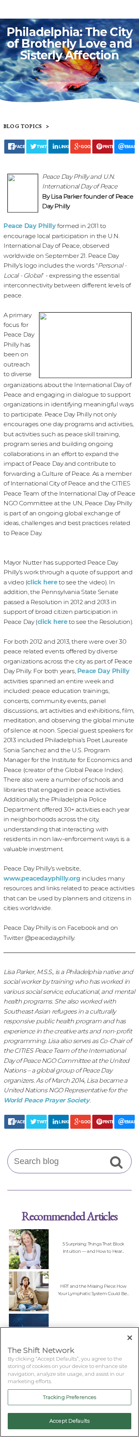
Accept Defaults (69, 1421)
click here (42, 582)
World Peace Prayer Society (46, 1100)
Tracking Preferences (70, 1397)
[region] (69, 1382)
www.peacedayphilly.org (41, 878)
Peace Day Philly (29, 226)
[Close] (129, 1337)
